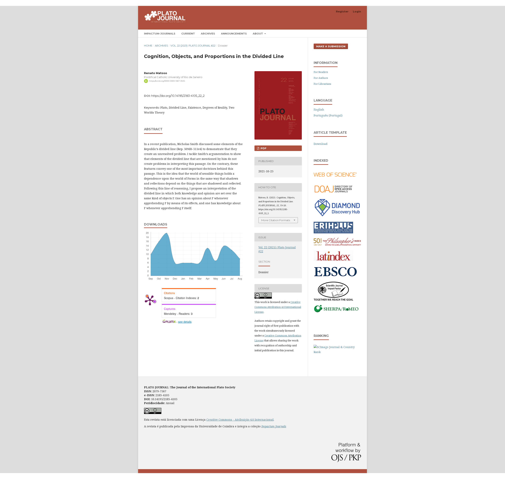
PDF (263, 148)
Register (342, 11)
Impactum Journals (273, 426)
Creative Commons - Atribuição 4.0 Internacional (240, 419)
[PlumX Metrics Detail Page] (150, 300)
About (258, 33)
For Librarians (322, 84)
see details (185, 322)
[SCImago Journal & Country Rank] (337, 352)
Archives (208, 33)
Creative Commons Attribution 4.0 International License (277, 307)
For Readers (321, 72)
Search (353, 33)
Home (148, 45)
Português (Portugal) (328, 115)
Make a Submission (330, 46)
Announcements (234, 33)
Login (357, 11)
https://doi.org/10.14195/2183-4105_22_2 (178, 96)
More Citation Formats (275, 220)
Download (320, 144)
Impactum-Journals (159, 33)
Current (188, 33)
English (319, 109)
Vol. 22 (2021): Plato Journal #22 (192, 45)
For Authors (321, 78)
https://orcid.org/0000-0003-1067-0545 (167, 81)
